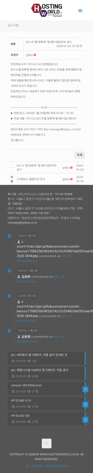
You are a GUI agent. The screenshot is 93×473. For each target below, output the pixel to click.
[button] (29, 55)
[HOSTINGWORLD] (46, 10)
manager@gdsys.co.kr (63, 129)
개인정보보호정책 (56, 466)
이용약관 (37, 466)
